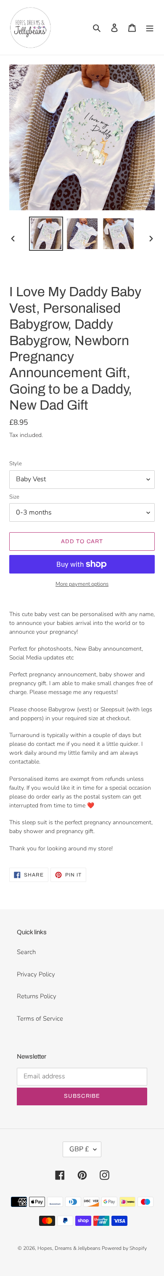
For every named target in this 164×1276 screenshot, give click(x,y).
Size (14, 497)
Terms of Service (40, 1018)
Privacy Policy (36, 974)
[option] (46, 233)
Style (15, 463)
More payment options (82, 584)
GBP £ (79, 1149)
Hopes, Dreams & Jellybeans (69, 1248)
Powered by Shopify (124, 1248)
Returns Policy (36, 996)
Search (26, 952)
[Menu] (150, 28)
